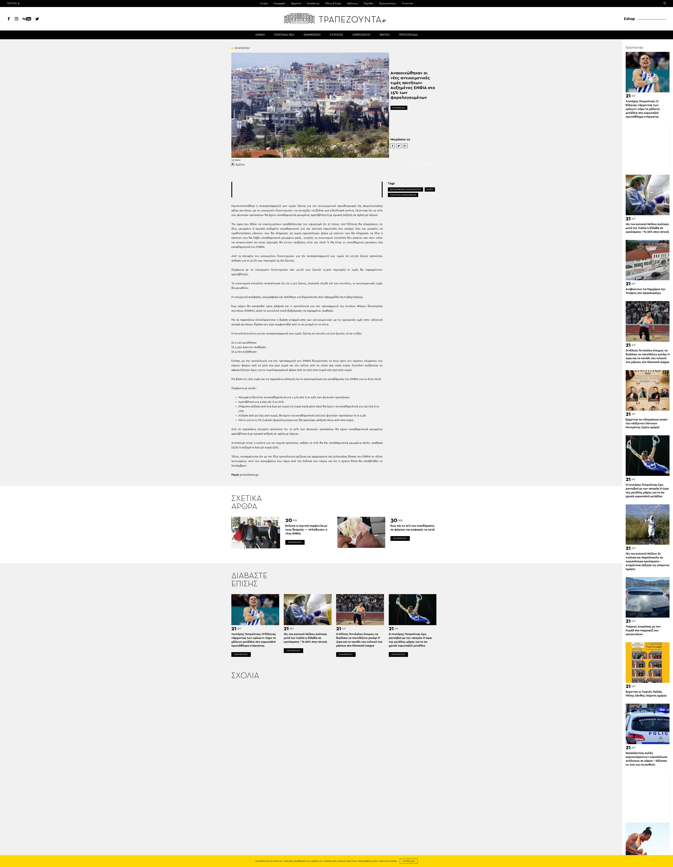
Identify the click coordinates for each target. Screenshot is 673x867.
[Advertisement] (307, 190)
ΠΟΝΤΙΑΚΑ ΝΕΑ (284, 34)
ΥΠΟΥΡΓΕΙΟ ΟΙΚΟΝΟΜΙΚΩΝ (403, 195)
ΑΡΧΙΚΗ (260, 34)
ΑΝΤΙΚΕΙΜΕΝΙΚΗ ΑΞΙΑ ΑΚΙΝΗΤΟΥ (405, 189)
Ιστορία (264, 3)
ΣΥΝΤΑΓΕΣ (336, 34)
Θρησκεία (296, 3)
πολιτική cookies (388, 861)
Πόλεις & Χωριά (333, 3)
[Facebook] (9, 19)
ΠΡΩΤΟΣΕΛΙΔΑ (408, 34)
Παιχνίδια (368, 3)
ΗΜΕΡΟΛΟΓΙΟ (361, 34)
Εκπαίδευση (313, 3)
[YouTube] (26, 19)
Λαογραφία (279, 3)
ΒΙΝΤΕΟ (385, 34)
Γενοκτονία (407, 3)
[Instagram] (16, 19)
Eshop (629, 19)
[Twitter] (37, 19)
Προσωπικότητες (387, 3)
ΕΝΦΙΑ (430, 189)
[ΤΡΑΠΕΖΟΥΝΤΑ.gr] (336, 18)
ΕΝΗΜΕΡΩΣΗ (312, 34)
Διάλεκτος (352, 3)
